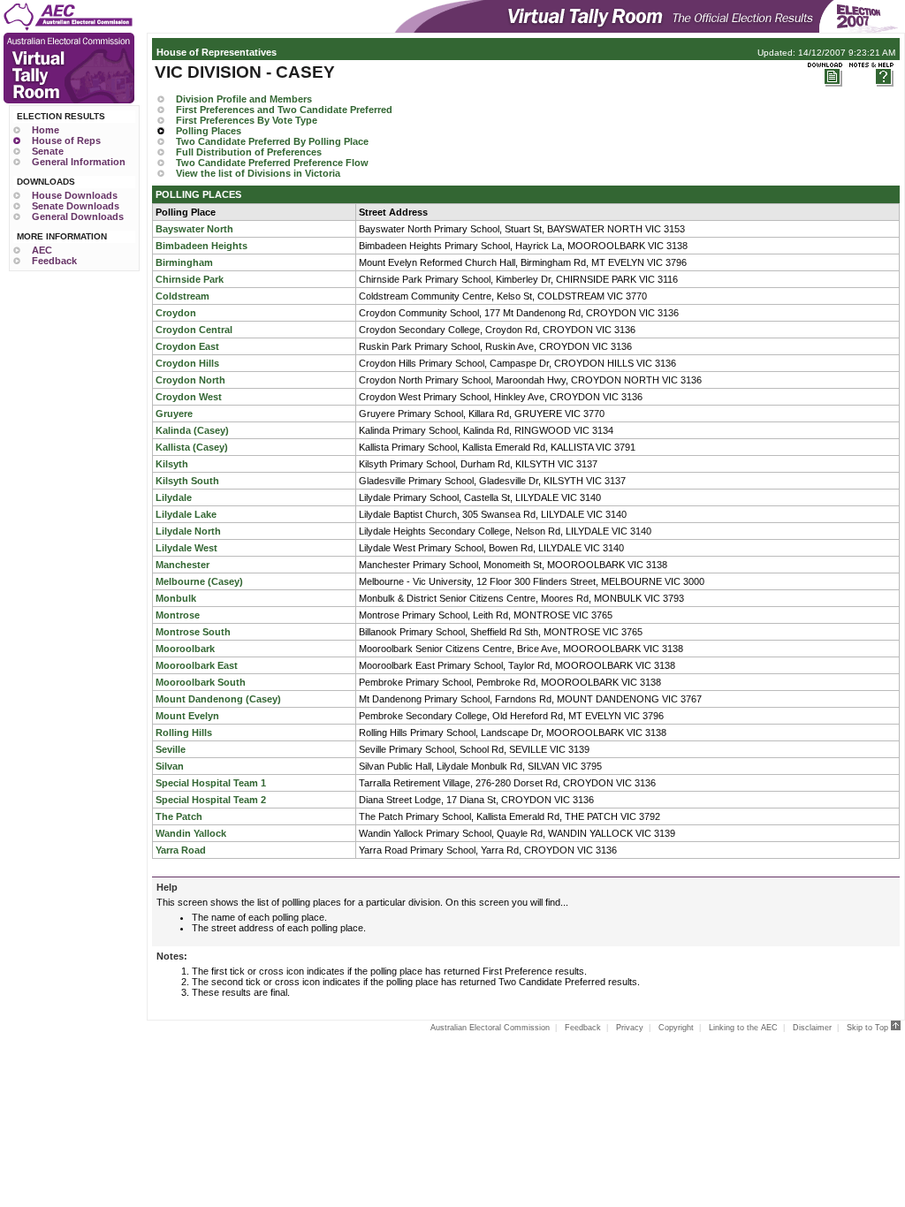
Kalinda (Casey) (192, 430)
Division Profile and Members (244, 99)
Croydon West (189, 396)
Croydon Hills (187, 363)
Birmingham (184, 262)
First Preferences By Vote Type (246, 120)
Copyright (676, 1027)
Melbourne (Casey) (199, 581)
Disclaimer (812, 1027)
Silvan (170, 766)
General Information (78, 161)
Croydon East (187, 346)
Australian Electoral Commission (490, 1027)
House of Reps (66, 140)
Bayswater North (194, 229)
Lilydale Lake (186, 514)
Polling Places (208, 130)
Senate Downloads (75, 206)
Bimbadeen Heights (201, 245)
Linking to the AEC (743, 1027)
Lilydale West (186, 548)
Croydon (176, 312)
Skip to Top (869, 1027)
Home (45, 130)
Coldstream (182, 296)
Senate (48, 151)
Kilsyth (172, 464)
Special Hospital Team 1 (211, 783)
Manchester (182, 564)
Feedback (54, 260)
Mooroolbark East (197, 665)
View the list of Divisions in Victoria (258, 173)
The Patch (179, 816)
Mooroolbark (185, 648)
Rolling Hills (184, 732)
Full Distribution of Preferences (249, 152)
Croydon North (190, 380)
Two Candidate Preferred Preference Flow (272, 162)
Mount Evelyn (187, 715)
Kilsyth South (187, 480)
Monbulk (176, 598)
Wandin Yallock (191, 833)
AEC (42, 250)
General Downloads (78, 216)
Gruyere (174, 413)
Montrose (178, 615)
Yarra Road (181, 850)
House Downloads (75, 195)
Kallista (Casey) (192, 447)
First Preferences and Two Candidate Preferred (284, 109)
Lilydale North (188, 531)
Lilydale (174, 497)
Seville (171, 749)
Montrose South (193, 631)
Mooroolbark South (201, 682)
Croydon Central (194, 329)
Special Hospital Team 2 (211, 799)
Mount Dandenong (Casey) (218, 699)
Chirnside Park (190, 279)
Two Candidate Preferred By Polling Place (272, 141)
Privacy (629, 1027)
